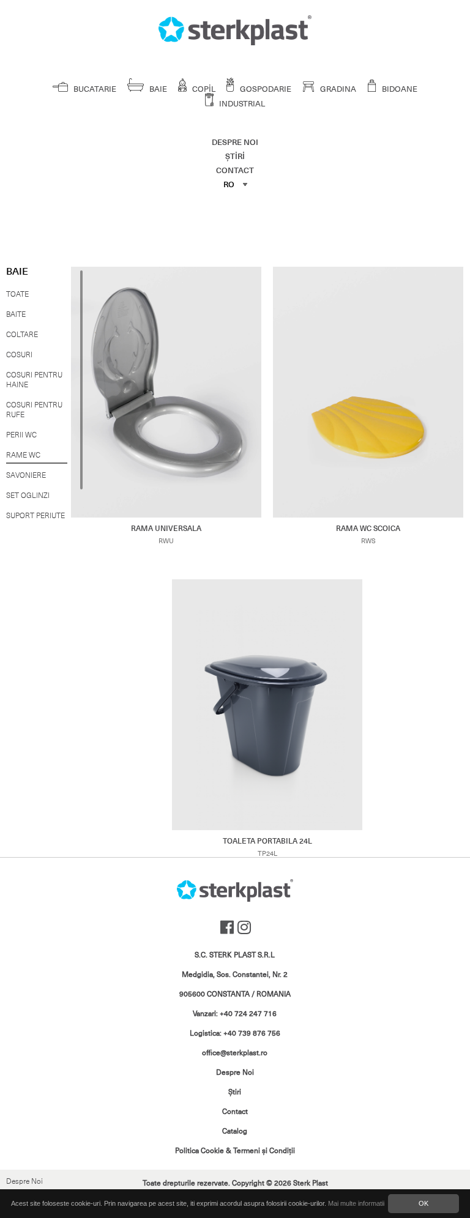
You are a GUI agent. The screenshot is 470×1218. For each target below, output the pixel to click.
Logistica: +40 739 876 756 (235, 1033)
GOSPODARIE (264, 89)
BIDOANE (398, 89)
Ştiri (234, 1092)
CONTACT (235, 170)
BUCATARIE (94, 89)
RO (228, 184)
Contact (235, 1111)
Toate (17, 294)
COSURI (19, 355)
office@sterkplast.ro (234, 1052)
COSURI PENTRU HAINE (34, 380)
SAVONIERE (26, 475)
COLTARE (22, 335)
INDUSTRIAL (241, 103)
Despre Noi (24, 1181)
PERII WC (21, 435)
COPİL (202, 89)
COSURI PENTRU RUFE (34, 410)
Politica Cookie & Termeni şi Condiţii (235, 1150)
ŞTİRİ (235, 156)
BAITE (16, 314)
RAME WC (23, 455)
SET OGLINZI (28, 495)
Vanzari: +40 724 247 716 (235, 1013)
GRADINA (337, 89)
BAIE (157, 89)
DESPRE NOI (235, 142)
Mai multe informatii (356, 1203)
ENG (232, 222)
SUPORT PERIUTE (35, 516)
